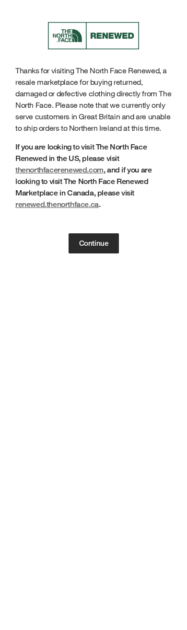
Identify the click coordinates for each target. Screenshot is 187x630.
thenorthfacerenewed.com (59, 169)
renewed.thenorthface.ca (57, 204)
